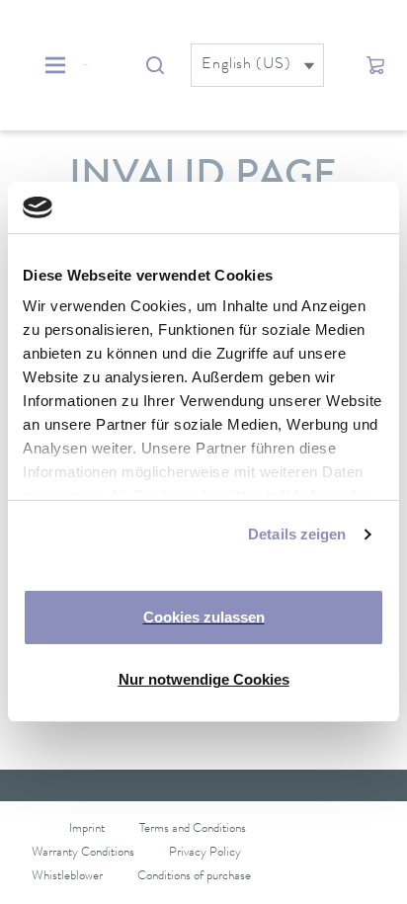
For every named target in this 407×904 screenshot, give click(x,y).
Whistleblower (67, 876)
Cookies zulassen (204, 617)
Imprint (87, 829)
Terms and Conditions (192, 829)
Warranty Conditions (83, 853)
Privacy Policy (205, 853)
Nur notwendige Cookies (204, 679)
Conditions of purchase (194, 876)
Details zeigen (297, 534)
